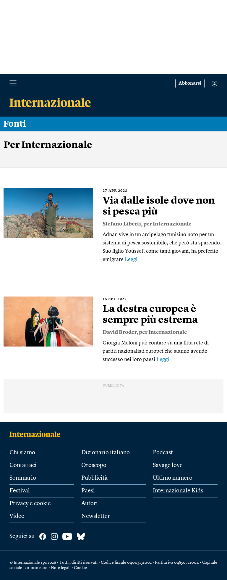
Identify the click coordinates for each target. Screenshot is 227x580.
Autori (89, 504)
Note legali (61, 568)
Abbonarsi (190, 83)
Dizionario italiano (105, 453)
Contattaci (23, 465)
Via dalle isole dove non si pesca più (159, 206)
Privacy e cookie (30, 504)
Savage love (168, 465)
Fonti (15, 124)
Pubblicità (94, 478)
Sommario (22, 478)
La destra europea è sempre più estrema (150, 314)
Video (17, 516)
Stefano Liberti (122, 224)
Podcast (163, 453)
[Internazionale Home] (36, 434)
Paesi (88, 491)
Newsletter (95, 516)
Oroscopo (93, 465)
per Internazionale (167, 224)
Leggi (131, 259)
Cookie (80, 568)
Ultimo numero (172, 478)
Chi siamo (22, 453)
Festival (19, 491)
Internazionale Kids (178, 491)
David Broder (120, 332)
